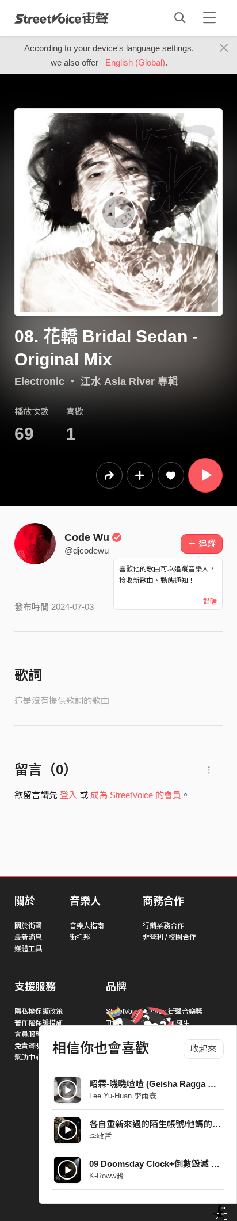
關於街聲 (28, 926)
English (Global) (135, 62)
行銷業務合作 (163, 926)
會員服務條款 (35, 1035)
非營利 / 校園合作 (169, 937)
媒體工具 (28, 949)
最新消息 (28, 937)
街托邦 (80, 937)
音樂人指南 (87, 926)
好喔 (210, 601)
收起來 (203, 1049)
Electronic (39, 381)
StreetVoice (61, 18)
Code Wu (86, 537)
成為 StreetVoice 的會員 (135, 795)
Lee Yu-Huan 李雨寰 (122, 1096)
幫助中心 (28, 1058)
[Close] (224, 48)
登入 (68, 795)
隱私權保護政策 (38, 1012)
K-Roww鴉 (106, 1176)
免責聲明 (28, 1046)
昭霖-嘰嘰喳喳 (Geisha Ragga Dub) (158, 1084)
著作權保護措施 (38, 1023)
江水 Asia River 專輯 (129, 381)
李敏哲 (100, 1136)
